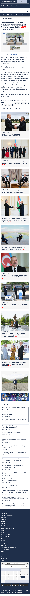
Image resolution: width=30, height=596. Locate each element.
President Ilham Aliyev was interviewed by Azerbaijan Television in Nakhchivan (13, 248)
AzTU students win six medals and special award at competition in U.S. (13, 479)
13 (16, 574)
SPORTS (3, 530)
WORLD (3, 532)
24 (4, 579)
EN (5, 5)
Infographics (5, 536)
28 (20, 579)
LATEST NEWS (7, 404)
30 (27, 579)
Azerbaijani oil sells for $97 (9, 485)
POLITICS (3, 517)
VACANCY (3, 551)
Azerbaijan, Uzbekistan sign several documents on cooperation (12, 426)
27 (16, 579)
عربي (14, 5)
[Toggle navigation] (27, 11)
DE (7, 5)
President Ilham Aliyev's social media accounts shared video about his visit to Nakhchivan (14, 277)
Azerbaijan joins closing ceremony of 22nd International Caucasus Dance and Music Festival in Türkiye (13, 505)
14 (20, 574)
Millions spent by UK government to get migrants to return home (12, 466)
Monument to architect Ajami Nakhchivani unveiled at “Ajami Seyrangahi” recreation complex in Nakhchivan (13, 335)
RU (3, 5)
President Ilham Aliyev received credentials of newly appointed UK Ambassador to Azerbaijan (15, 163)
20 (16, 576)
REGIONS (3, 521)
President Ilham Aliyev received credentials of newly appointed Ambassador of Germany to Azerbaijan (14, 220)
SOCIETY (3, 523)
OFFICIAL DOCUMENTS (7, 515)
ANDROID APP (4, 558)
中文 (17, 5)
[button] (15, 39)
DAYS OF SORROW (5, 534)
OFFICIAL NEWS (7, 18)
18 (8, 576)
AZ (1, 5)
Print (12, 30)
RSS (2, 556)
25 (8, 579)
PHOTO (3, 540)
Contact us (4, 543)
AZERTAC (14, 54)
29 (24, 579)
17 (4, 576)
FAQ (2, 554)
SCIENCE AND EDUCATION (8, 528)
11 (8, 574)
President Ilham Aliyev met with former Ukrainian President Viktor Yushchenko (12, 191)
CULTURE (3, 525)
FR (9, 5)
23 (27, 576)
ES (11, 5)
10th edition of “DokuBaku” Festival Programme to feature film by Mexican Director (15, 497)
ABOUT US (3, 545)
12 (12, 574)
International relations (8, 547)
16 (27, 574)
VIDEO (2, 538)
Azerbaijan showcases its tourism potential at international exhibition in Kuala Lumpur (14, 459)
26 (12, 579)
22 (24, 576)
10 (4, 574)
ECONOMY (3, 519)
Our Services (5, 549)
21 (20, 576)
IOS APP (3, 560)
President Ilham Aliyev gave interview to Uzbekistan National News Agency (13, 135)
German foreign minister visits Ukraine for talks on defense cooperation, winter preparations (15, 491)
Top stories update (7, 414)
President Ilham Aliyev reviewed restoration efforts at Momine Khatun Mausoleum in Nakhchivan (14, 364)
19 (12, 576)
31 (4, 581)
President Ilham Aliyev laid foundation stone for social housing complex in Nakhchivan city (15, 306)
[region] (15, 457)
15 (24, 574)
